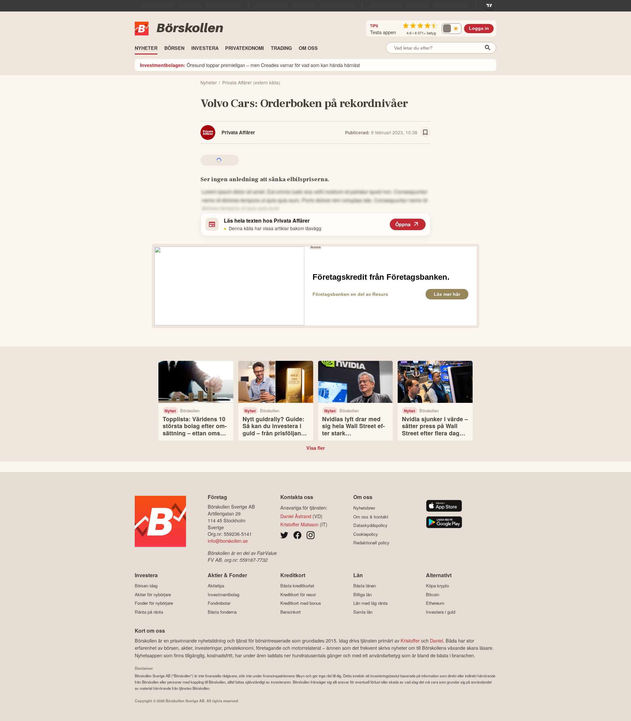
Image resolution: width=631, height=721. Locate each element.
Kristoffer (410, 640)
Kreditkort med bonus (300, 603)
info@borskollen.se (228, 540)
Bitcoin (432, 594)
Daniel (436, 640)
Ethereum (435, 603)
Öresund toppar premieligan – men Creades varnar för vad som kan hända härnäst (250, 64)
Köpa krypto (437, 586)
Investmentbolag (223, 594)
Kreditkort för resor (298, 594)
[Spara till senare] (425, 132)
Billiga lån (362, 594)
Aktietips (216, 586)
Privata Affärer (238, 132)
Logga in (479, 28)
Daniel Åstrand (295, 516)
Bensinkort (290, 612)
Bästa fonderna (222, 612)
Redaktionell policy (371, 543)
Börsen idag (146, 586)
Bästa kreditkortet (297, 586)
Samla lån (362, 612)
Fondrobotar (219, 603)
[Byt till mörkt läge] (451, 28)
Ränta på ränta (149, 612)
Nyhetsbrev (364, 508)
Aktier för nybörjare (153, 594)
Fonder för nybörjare (154, 603)
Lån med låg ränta (370, 603)
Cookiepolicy (365, 534)
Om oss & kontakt (370, 516)
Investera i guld (440, 612)
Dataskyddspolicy (370, 525)
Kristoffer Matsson (299, 524)
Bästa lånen (364, 586)
